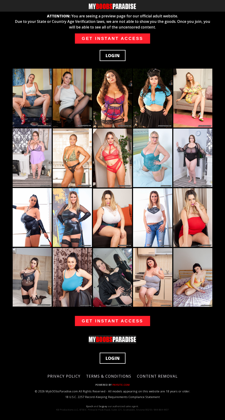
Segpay (103, 406)
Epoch (90, 406)
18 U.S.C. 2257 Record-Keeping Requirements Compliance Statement (112, 397)
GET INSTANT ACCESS (112, 38)
